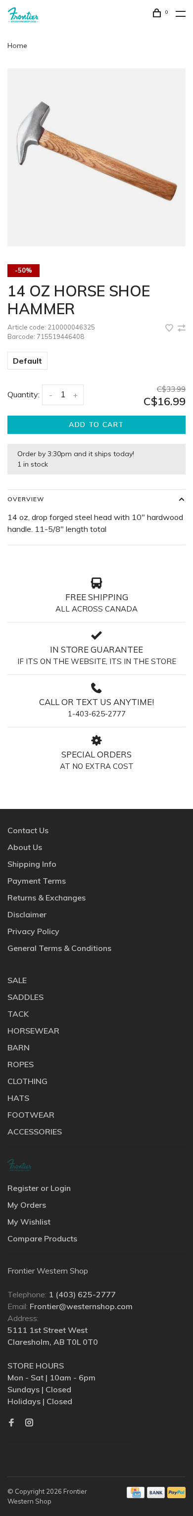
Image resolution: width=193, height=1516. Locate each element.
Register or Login (39, 1188)
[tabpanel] (96, 157)
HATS (18, 1098)
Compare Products (42, 1238)
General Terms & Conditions (59, 948)
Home (17, 45)
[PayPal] (176, 1495)
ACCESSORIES (34, 1132)
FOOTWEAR (30, 1115)
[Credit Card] (136, 1495)
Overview (25, 499)
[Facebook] (11, 1423)
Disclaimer (27, 914)
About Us (24, 847)
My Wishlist (28, 1222)
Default (27, 361)
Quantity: (23, 394)
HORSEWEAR (33, 1031)
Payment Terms (36, 881)
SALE (17, 980)
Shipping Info (31, 864)
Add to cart (96, 424)
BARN (18, 1047)
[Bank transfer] (156, 1495)
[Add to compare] (182, 328)
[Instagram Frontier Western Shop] (29, 1423)
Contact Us (27, 830)
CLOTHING (27, 1081)
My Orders (26, 1205)
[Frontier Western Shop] (19, 1165)
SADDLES (25, 997)
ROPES (20, 1064)
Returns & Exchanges (46, 897)
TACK (18, 1014)
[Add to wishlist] (170, 328)
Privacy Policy (33, 931)
